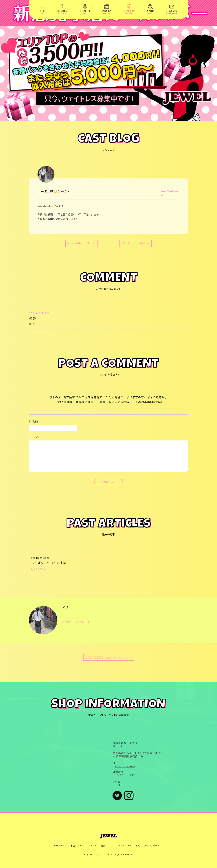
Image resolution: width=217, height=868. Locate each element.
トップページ (60, 845)
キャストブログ (123, 845)
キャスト (92, 845)
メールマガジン (151, 845)
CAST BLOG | (106, 657)
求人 (137, 845)
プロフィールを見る (74, 622)
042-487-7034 (125, 766)
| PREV (83, 242)
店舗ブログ (106, 845)
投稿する (108, 482)
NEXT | (133, 242)
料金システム (77, 845)
